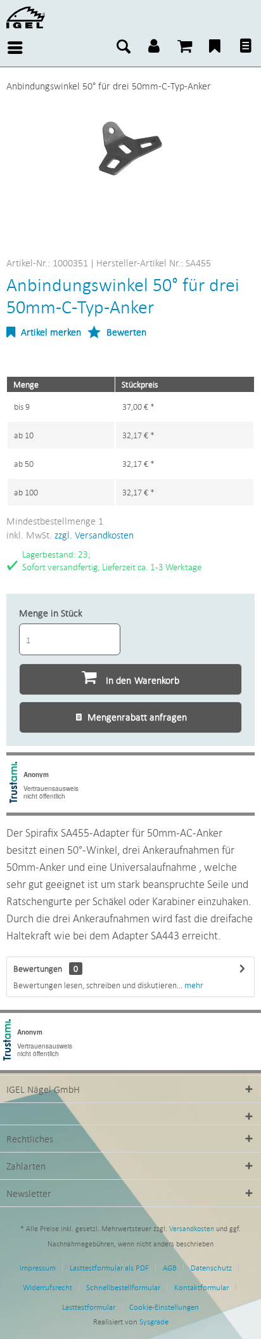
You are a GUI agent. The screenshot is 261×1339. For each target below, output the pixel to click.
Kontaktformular (201, 1287)
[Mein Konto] (154, 47)
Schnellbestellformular (123, 1287)
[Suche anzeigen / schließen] (123, 47)
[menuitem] (12, 47)
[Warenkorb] (184, 47)
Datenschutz (211, 1267)
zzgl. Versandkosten (94, 534)
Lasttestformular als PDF (109, 1267)
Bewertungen (37, 968)
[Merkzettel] (214, 47)
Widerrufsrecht (47, 1287)
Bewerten (125, 331)
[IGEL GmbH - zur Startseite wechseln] (25, 17)
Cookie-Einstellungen (164, 1307)
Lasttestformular (88, 1307)
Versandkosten (191, 1228)
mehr (192, 985)
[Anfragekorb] (245, 47)
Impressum (38, 1267)
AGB (170, 1267)
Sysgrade (154, 1321)
